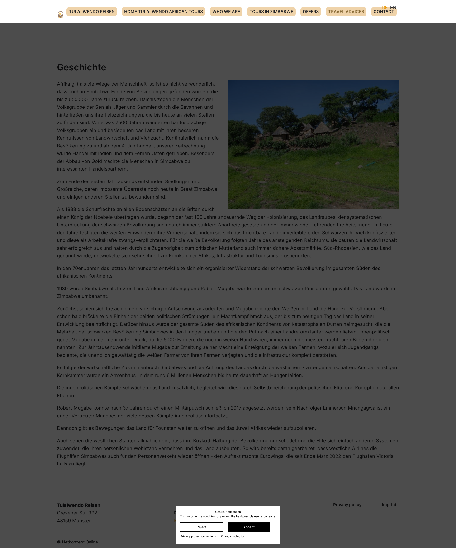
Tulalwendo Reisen (92, 11)
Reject (201, 527)
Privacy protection (233, 536)
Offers (311, 11)
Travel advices (346, 11)
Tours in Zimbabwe (271, 11)
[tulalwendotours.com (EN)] (60, 14)
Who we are (226, 11)
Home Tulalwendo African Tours (163, 11)
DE (385, 7)
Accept (249, 527)
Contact (384, 11)
